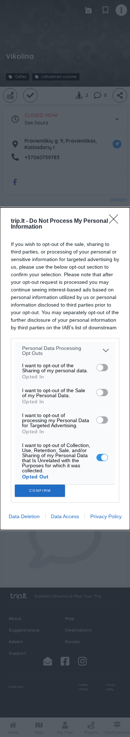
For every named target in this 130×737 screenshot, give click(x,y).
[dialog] (65, 368)
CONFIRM (40, 491)
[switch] (102, 367)
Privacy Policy (106, 516)
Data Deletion (24, 516)
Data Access (65, 516)
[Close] (116, 221)
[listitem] (65, 351)
